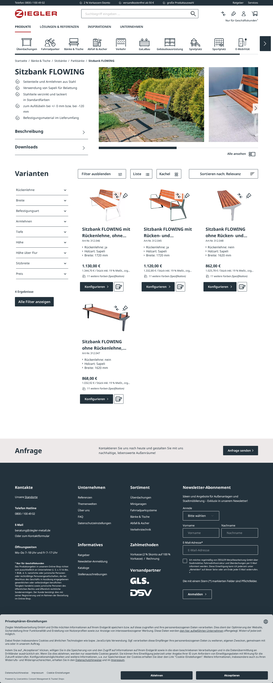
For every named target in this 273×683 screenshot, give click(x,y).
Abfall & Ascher (139, 523)
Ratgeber (84, 555)
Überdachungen (140, 497)
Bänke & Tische (140, 517)
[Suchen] (193, 13)
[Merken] (233, 14)
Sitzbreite (23, 263)
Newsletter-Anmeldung (92, 561)
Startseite (21, 61)
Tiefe (19, 232)
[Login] (244, 14)
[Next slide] (265, 43)
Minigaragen (138, 504)
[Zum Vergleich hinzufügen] (116, 195)
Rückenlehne (25, 190)
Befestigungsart (27, 211)
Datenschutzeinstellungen (94, 523)
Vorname (189, 525)
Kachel (165, 173)
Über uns (84, 510)
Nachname (228, 525)
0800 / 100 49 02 (25, 514)
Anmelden (196, 594)
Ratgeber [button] (238, 2)
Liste (137, 173)
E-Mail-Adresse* (193, 542)
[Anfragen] (118, 286)
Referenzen (85, 497)
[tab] (26, 44)
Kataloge (83, 568)
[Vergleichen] (223, 14)
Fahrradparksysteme (143, 510)
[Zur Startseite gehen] (36, 13)
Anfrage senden (239, 450)
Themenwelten (87, 504)
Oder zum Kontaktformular (32, 536)
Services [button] (253, 2)
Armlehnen (24, 221)
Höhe (19, 242)
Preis (19, 274)
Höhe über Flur (27, 253)
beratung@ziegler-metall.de (32, 530)
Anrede (187, 508)
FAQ (80, 517)
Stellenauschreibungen (92, 574)
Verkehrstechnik (140, 529)
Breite (20, 200)
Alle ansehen (237, 154)
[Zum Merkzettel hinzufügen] (125, 195)
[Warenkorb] (253, 14)
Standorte (31, 497)
